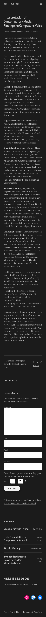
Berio (21, 31)
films (9, 176)
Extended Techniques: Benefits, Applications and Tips (15, 363)
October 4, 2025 (36, 548)
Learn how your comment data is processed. (23, 502)
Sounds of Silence (37, 364)
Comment (8, 406)
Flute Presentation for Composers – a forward (15, 539)
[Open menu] (40, 4)
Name (6, 438)
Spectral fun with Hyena (16, 528)
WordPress (38, 612)
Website (7, 461)
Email (6, 450)
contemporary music (32, 31)
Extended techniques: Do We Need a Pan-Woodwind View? (15, 560)
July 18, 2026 (37, 529)
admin (14, 31)
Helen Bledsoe (12, 4)
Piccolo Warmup (12, 548)
